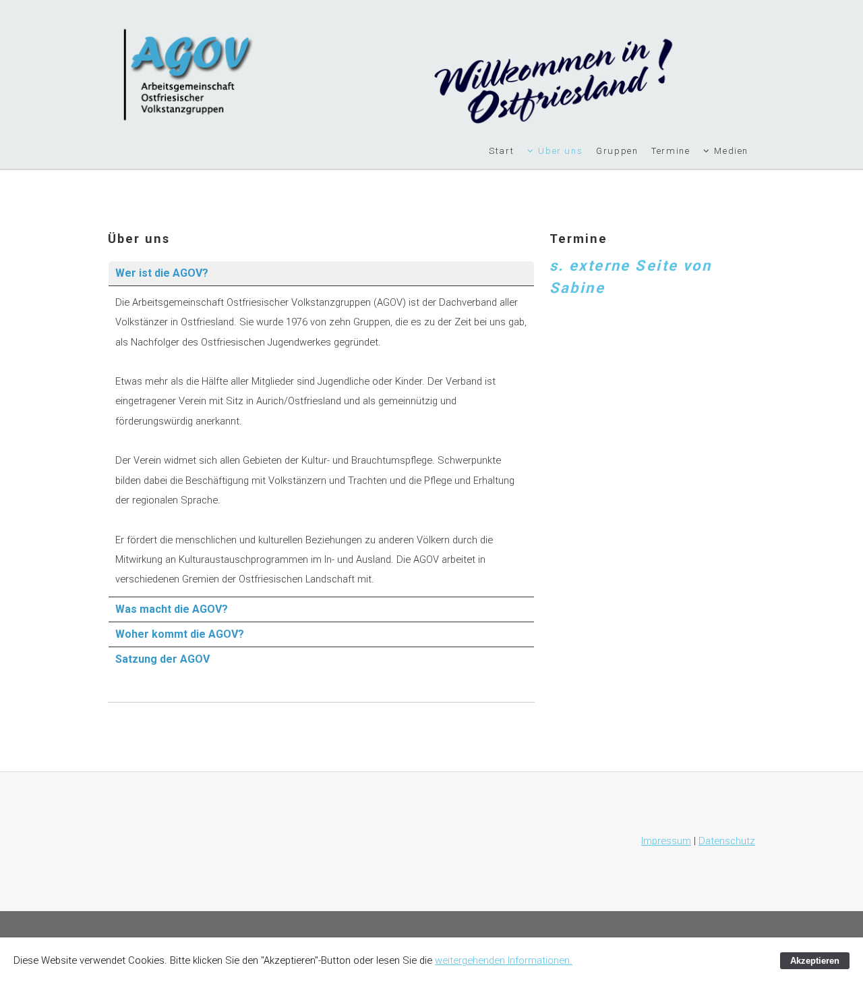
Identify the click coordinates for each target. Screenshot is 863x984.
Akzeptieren (814, 961)
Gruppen (617, 151)
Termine (670, 151)
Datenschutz (726, 841)
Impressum (666, 841)
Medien (731, 151)
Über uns (560, 151)
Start (501, 151)
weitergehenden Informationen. (503, 960)
